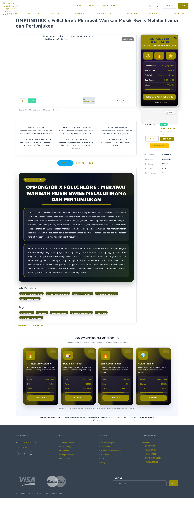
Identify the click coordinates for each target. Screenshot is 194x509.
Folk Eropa (101, 313)
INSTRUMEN (132, 14)
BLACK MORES (30, 442)
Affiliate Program (108, 442)
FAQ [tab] (91, 163)
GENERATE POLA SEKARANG (159, 97)
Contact (167, 139)
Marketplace (22, 325)
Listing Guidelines (66, 454)
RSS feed (105, 454)
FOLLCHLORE (33, 14)
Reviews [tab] (80, 163)
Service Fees (64, 458)
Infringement (64, 450)
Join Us (118, 478)
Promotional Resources (111, 450)
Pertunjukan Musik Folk (57, 294)
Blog (103, 462)
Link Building (37, 325)
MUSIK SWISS (56, 14)
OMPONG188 (26, 313)
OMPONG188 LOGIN (105, 14)
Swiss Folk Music (59, 313)
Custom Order (159, 146)
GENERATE (40, 398)
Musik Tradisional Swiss (31, 294)
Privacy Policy (65, 446)
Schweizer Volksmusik (81, 313)
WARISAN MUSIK (181, 14)
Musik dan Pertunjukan (31, 318)
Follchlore (42, 313)
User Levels (106, 446)
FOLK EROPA (79, 14)
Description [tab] (65, 163)
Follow (152, 139)
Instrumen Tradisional (106, 294)
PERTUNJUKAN (154, 14)
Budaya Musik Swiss (30, 299)
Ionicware (146, 442)
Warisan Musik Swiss (82, 294)
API (102, 458)
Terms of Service (66, 442)
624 (32, 101)
